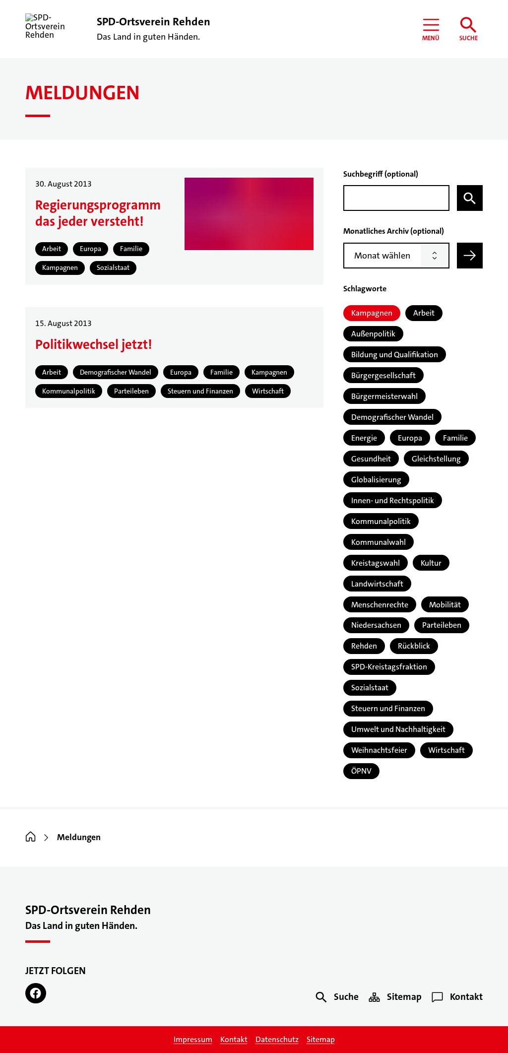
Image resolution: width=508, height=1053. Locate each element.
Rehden (364, 646)
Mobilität (445, 604)
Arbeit (424, 313)
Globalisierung (376, 479)
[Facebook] (35, 993)
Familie (455, 438)
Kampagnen (371, 313)
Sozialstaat (369, 687)
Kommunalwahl (378, 542)
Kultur (431, 563)
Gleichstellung (436, 459)
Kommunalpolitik (381, 521)
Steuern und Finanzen (388, 708)
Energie (364, 438)
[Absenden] (470, 255)
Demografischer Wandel (392, 417)
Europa (410, 438)
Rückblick (414, 646)
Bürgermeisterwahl (384, 396)
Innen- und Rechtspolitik (392, 500)
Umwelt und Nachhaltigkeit (398, 729)
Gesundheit (371, 459)
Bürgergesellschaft (383, 375)
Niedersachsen (376, 625)
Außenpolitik (373, 334)
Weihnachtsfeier (379, 750)
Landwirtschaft (377, 584)
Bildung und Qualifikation (394, 354)
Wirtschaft (446, 750)
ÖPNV (361, 771)
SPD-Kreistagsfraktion (389, 666)
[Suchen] (470, 198)
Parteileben (441, 625)
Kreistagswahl (375, 563)
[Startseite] (30, 837)
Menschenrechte (379, 604)
